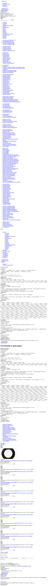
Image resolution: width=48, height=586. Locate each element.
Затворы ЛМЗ (5, 60)
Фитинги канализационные (8, 217)
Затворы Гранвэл (6, 55)
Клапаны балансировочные (8, 74)
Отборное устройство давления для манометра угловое (14, 67)
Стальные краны (6, 103)
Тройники (5, 32)
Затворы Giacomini (6, 57)
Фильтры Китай (6, 199)
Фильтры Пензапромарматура (9, 198)
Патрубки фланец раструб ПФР (9, 166)
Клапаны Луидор (6, 86)
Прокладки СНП (6, 131)
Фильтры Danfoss (6, 187)
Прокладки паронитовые (8, 130)
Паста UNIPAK (6, 146)
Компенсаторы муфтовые (8, 97)
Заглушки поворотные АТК (8, 42)
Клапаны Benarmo (6, 77)
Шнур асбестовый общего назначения (10, 138)
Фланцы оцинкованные (7, 224)
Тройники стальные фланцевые (9, 178)
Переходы (5, 31)
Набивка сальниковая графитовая (9, 141)
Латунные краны (6, 104)
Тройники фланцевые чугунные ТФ (10, 154)
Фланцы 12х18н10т (7, 223)
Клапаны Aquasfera (6, 76)
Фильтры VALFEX (6, 193)
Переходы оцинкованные (8, 122)
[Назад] (0, 553)
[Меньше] (1, 464)
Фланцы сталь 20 (6, 221)
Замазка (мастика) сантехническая (9, 145)
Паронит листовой (6, 135)
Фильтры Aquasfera (6, 185)
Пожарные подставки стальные (9, 173)
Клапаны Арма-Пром (7, 83)
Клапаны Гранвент (6, 91)
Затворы (4, 24)
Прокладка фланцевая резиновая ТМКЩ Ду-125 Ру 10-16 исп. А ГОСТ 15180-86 (16, 482)
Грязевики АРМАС (6, 204)
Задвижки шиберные (7, 48)
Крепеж (4, 29)
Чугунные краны (6, 105)
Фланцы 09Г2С (6, 222)
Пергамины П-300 (6, 137)
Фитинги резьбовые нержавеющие (10, 210)
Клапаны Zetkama (6, 81)
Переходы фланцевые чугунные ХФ (10, 162)
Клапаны (4, 26)
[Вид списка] (1, 444)
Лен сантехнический (7, 143)
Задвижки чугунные (7, 46)
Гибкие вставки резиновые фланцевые (10, 99)
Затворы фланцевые (7, 61)
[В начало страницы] (24, 580)
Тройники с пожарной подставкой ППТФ (11, 155)
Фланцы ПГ (5, 179)
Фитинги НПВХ (6, 215)
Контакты (5, 5)
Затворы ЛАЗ (5, 52)
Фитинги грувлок (6, 212)
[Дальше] (0, 556)
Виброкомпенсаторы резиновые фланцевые (11, 101)
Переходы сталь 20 (6, 119)
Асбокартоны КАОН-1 (7, 136)
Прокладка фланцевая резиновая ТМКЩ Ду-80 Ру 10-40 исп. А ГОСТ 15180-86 (16, 460)
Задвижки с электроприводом (9, 50)
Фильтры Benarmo (6, 186)
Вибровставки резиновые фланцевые (10, 100)
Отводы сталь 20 (6, 114)
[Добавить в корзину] (0, 465)
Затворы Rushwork (6, 58)
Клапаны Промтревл (7, 88)
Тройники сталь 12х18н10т (8, 126)
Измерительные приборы (8, 25)
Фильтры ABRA (6, 184)
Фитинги (4, 37)
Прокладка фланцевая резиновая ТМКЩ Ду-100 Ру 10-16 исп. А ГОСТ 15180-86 (16, 471)
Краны (4, 28)
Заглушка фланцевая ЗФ (7, 181)
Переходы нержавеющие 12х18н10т (10, 121)
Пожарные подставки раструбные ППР (11, 160)
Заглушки (5, 22)
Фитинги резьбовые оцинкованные (10, 209)
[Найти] (13, 20)
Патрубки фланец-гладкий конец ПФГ (10, 168)
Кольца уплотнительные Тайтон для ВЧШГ (11, 182)
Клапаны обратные (6, 75)
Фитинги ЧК (5, 218)
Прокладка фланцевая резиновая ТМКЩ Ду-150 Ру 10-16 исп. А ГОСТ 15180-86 (16, 493)
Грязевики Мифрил (7, 203)
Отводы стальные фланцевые (9, 174)
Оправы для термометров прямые (9, 71)
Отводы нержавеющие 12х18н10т (9, 117)
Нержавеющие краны (7, 106)
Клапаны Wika (6, 82)
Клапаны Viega (6, 92)
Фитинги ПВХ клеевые (7, 216)
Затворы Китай (6, 54)
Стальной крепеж (6, 109)
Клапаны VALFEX (6, 94)
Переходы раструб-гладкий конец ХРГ (10, 163)
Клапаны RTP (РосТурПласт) (8, 93)
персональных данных (26, 566)
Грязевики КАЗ (6, 201)
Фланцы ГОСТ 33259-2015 (8, 225)
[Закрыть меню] (0, 230)
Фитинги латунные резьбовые (9, 207)
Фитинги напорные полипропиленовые (11, 211)
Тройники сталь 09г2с (7, 125)
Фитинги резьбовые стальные (9, 208)
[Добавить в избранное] (1, 447)
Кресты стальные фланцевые (8, 177)
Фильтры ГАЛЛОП (6, 195)
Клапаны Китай (6, 87)
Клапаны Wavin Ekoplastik (8, 90)
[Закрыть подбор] (0, 422)
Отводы (4, 30)
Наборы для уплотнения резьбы (9, 144)
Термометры (5, 69)
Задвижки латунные (7, 49)
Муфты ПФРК (6, 149)
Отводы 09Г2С (6, 115)
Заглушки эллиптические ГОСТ (9, 40)
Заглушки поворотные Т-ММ (9, 43)
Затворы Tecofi (6, 53)
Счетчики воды (6, 65)
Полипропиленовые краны (8, 107)
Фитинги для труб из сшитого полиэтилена (11, 219)
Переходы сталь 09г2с (7, 120)
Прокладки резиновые (7, 129)
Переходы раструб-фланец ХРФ (9, 164)
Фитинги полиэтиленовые (8, 214)
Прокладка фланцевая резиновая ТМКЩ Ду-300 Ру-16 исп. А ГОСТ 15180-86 (16, 525)
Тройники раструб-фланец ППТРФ (10, 158)
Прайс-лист (5, 6)
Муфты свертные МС (7, 170)
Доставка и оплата (6, 4)
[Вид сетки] (3, 444)
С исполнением (6, 227)
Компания (5, 3)
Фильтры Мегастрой (7, 196)
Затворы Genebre (6, 59)
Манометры (5, 66)
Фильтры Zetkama (6, 194)
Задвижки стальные (7, 47)
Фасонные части (6, 34)
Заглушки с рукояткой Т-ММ (8, 44)
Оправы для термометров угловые (10, 70)
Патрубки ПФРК (6, 150)
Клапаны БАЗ (5, 84)
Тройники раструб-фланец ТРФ (9, 156)
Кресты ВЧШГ (6, 153)
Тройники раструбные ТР (8, 157)
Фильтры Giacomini (7, 188)
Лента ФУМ (5, 142)
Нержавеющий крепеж (7, 112)
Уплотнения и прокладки (8, 33)
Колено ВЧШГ (6, 152)
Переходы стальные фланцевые (9, 175)
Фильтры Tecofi (6, 190)
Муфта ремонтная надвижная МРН (10, 172)
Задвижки (5, 23)
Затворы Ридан (6, 56)
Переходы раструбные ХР (8, 165)
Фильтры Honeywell (7, 189)
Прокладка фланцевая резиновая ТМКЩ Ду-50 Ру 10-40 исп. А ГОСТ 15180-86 (16, 546)
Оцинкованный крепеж (7, 110)
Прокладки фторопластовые (8, 132)
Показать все (3, 272)
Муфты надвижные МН (7, 171)
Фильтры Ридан (6, 200)
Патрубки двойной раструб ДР (9, 169)
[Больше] (14, 464)
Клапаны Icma (5, 80)
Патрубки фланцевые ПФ (8, 167)
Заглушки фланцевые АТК (8, 41)
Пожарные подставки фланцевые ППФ (11, 159)
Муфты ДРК (5, 148)
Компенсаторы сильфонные (8, 96)
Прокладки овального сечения (9, 133)
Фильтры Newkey (6, 191)
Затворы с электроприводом (8, 63)
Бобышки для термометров (8, 72)
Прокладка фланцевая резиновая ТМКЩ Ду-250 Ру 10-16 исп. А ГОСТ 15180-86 (16, 514)
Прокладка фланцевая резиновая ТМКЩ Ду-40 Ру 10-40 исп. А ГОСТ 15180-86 (16, 536)
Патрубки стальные (7, 176)
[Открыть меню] (1, 18)
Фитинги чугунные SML (8, 213)
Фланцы (4, 38)
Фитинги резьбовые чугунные (9, 206)
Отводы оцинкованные (7, 116)
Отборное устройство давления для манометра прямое (14, 68)
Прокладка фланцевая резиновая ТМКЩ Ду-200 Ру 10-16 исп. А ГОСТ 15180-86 (16, 503)
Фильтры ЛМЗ (6, 197)
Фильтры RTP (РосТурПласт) (8, 192)
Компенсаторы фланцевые (8, 98)
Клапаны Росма (6, 89)
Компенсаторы (6, 27)
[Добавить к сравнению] (1, 446)
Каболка (4, 140)
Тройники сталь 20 (6, 124)
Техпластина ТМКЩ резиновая (9, 134)
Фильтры (4, 35)
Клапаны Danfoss (6, 78)
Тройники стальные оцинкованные (10, 127)
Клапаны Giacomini (7, 79)
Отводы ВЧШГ (6, 151)
